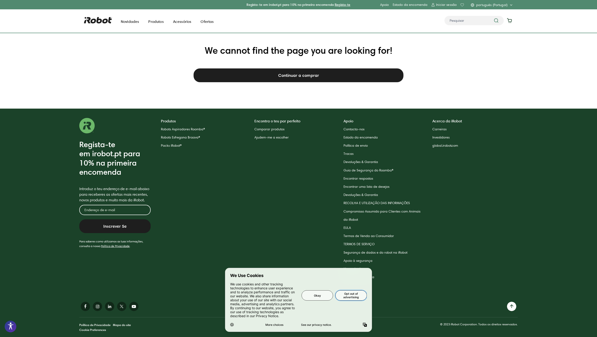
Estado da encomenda (410, 5)
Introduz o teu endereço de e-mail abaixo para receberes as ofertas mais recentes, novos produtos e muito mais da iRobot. (114, 194)
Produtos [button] (155, 21)
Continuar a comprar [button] (298, 75)
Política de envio (356, 145)
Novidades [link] (130, 21)
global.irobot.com (445, 145)
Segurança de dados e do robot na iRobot (375, 252)
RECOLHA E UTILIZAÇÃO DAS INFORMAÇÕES (377, 203)
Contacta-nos (354, 129)
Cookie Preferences (92, 330)
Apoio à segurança (358, 261)
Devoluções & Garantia (361, 162)
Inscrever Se (115, 226)
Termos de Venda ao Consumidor (369, 236)
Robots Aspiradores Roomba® (183, 129)
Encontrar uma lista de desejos (366, 186)
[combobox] (474, 20)
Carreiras (439, 129)
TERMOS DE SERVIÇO (359, 244)
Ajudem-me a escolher (271, 137)
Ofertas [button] (207, 21)
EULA (347, 228)
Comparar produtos (269, 129)
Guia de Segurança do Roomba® (368, 170)
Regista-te (342, 5)
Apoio (384, 5)
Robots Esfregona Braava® (180, 137)
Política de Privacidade (115, 246)
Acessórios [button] (182, 21)
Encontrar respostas (358, 178)
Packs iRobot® (171, 145)
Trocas (349, 154)
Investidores (441, 137)
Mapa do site (122, 325)
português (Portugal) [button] (491, 5)
